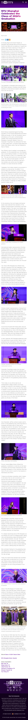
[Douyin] (14, 690)
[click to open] (26, 2)
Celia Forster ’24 (5, 666)
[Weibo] (9, 39)
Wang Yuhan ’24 (5, 665)
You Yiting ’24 (5, 671)
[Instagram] (17, 687)
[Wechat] (8, 690)
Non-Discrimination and (14, 710)
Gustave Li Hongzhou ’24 (8, 668)
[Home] (7, 2)
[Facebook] (8, 39)
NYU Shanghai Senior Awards (9, 658)
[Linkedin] (17, 690)
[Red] (20, 690)
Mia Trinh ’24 (4, 663)
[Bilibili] (11, 690)
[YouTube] (14, 687)
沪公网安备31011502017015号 (19, 713)
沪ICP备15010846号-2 (7, 713)
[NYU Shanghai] (14, 682)
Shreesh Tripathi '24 (6, 670)
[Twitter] (6, 39)
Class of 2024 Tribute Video (12, 654)
